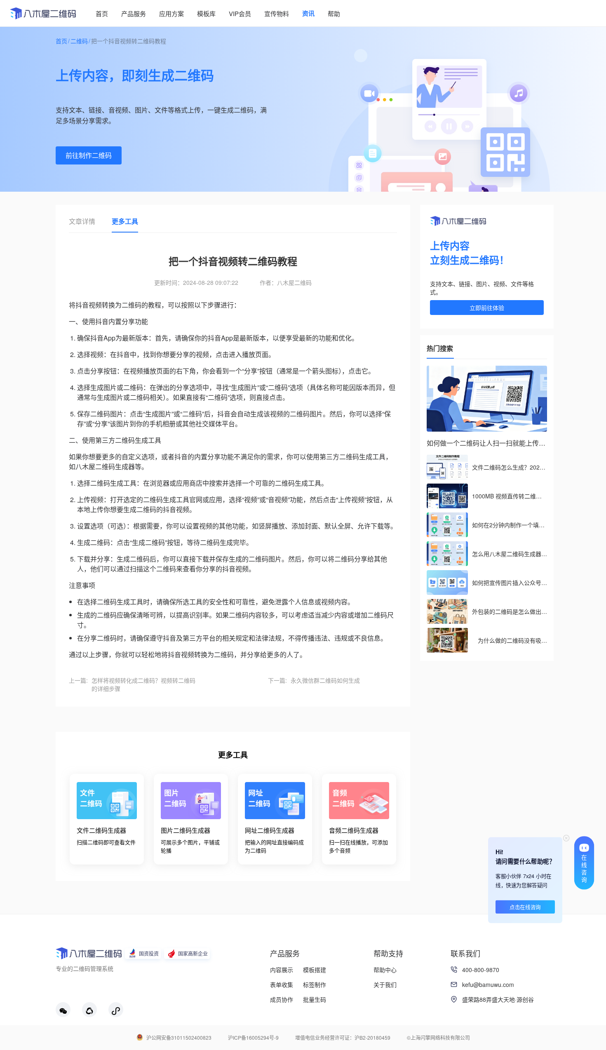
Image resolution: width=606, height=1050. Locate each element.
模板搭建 (314, 969)
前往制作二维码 (89, 155)
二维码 (79, 41)
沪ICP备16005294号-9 (253, 1037)
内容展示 (281, 969)
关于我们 (385, 984)
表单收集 (281, 984)
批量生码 (314, 999)
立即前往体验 (487, 307)
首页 (61, 41)
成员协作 (281, 999)
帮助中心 (385, 969)
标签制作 (314, 984)
